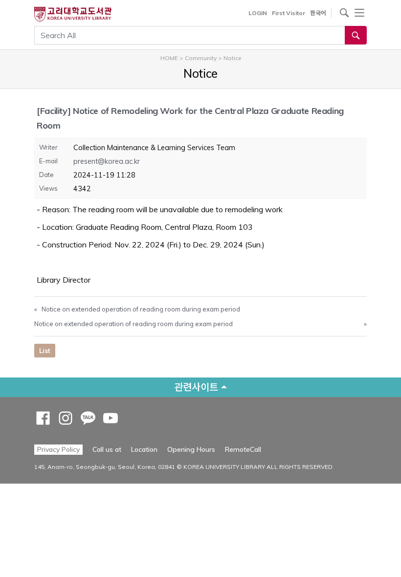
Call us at (106, 449)
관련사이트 (196, 387)
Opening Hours (191, 449)
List (44, 351)
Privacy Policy (58, 449)
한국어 (318, 13)
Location (144, 449)
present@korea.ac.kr (106, 161)
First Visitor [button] (288, 13)
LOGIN (257, 13)
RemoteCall (243, 449)
